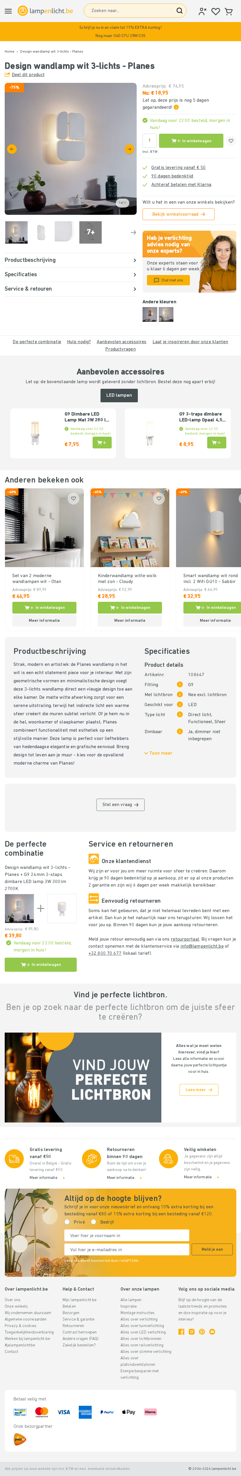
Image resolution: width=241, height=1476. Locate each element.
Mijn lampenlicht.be (79, 1300)
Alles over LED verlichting (143, 1332)
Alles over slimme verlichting (145, 1352)
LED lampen (119, 395)
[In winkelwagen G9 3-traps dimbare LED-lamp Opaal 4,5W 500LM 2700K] (216, 442)
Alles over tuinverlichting (142, 1326)
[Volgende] (129, 149)
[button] (120, 31)
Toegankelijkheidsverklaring (29, 1332)
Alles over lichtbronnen (141, 1339)
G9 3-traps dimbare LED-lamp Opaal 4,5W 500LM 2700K (202, 417)
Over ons (13, 1300)
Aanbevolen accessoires (121, 342)
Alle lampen (130, 1300)
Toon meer (161, 753)
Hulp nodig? (79, 342)
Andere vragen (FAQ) (80, 1339)
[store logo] (45, 11)
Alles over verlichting (139, 1319)
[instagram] (192, 1332)
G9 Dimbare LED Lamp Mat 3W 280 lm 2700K (87, 417)
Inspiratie (128, 1306)
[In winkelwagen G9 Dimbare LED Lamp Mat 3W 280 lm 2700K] (102, 442)
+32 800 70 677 (105, 953)
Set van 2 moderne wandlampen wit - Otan (36, 579)
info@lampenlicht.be (202, 946)
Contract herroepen (80, 1332)
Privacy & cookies (20, 1326)
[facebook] (181, 1332)
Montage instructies (137, 1313)
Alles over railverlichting (141, 1345)
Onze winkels (16, 1306)
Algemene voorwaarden (25, 1319)
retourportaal (185, 939)
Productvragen (120, 349)
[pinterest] (202, 1332)
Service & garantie (78, 1319)
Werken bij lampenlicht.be (27, 1339)
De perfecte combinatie (37, 342)
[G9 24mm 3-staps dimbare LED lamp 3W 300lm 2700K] (62, 908)
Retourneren (73, 1326)
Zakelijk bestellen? (79, 1345)
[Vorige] (12, 149)
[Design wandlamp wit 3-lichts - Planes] (19, 908)
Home (9, 51)
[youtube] (212, 1332)
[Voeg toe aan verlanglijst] (231, 140)
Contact (11, 1352)
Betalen (69, 1306)
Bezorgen (71, 1313)
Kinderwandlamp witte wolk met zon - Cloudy (127, 579)
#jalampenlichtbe (20, 1345)
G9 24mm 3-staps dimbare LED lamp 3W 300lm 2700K (35, 881)
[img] (71, 149)
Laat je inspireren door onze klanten (190, 342)
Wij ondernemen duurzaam (28, 1313)
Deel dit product (28, 75)
